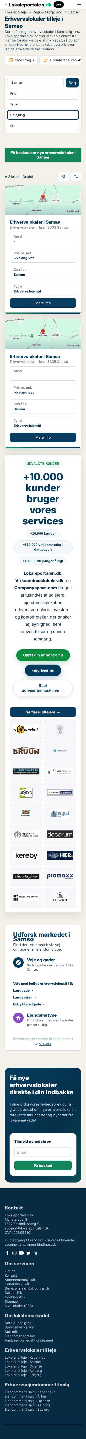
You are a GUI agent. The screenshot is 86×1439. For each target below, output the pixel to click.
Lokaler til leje (16, 12)
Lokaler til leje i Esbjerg (23, 1375)
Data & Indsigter (18, 1323)
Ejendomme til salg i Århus (26, 1396)
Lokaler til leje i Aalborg (23, 1370)
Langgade (21, 990)
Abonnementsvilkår (20, 1280)
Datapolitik (13, 1292)
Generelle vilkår (17, 1284)
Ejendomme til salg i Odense (27, 1401)
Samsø (73, 12)
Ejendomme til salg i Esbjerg (27, 1409)
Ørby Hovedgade (27, 1004)
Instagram (14, 1253)
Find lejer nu (43, 670)
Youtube (21, 1253)
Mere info (43, 303)
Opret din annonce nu (43, 655)
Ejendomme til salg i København (30, 1392)
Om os (10, 1271)
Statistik (11, 1332)
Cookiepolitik (15, 1297)
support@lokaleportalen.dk (27, 1228)
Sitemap (11, 1301)
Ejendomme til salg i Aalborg (27, 1405)
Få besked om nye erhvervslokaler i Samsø (43, 154)
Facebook (7, 1253)
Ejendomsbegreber (20, 1336)
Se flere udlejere (43, 712)
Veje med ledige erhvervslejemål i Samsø (47, 983)
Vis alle (45, 1044)
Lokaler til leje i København (26, 1357)
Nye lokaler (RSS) (19, 1306)
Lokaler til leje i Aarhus (23, 1362)
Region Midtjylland (47, 12)
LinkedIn (35, 1253)
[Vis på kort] (64, 176)
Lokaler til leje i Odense (23, 1366)
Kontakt (11, 1275)
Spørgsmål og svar (20, 1327)
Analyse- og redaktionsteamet (29, 1340)
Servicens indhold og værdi (27, 1288)
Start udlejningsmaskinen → (43, 688)
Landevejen (22, 997)
